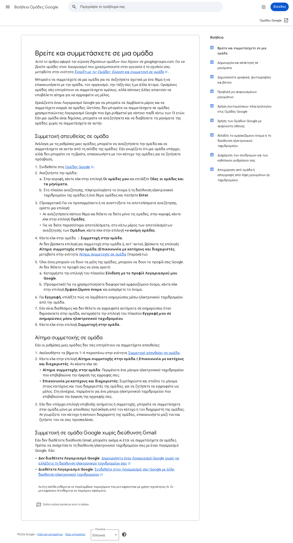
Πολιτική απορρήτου (50, 534)
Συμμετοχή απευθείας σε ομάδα (154, 353)
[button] (8, 7)
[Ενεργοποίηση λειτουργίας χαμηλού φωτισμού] (124, 534)
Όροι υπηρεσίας (75, 534)
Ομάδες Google (77, 167)
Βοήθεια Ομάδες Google (36, 7)
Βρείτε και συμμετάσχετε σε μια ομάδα (241, 50)
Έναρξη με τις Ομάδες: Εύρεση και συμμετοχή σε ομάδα (119, 72)
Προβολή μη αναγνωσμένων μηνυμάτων (237, 94)
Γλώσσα (100, 529)
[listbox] (105, 534)
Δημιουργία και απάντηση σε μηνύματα (237, 65)
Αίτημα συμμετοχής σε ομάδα (102, 254)
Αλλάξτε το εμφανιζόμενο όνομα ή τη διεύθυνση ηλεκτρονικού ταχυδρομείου (244, 141)
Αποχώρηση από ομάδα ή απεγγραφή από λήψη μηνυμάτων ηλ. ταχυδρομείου (243, 175)
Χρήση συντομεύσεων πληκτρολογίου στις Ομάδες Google (244, 109)
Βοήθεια (217, 37)
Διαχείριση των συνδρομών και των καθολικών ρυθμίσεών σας (242, 157)
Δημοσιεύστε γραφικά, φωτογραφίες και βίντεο (244, 79)
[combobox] (151, 7)
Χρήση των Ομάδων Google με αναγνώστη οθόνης (239, 123)
